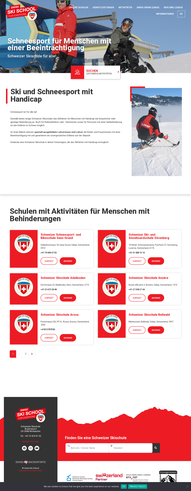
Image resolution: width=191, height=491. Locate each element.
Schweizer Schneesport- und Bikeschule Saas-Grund (61, 236)
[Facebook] (24, 448)
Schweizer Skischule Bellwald (149, 314)
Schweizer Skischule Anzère (148, 278)
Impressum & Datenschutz (30, 470)
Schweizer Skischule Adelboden (63, 278)
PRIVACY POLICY (138, 486)
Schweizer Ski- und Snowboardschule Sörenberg (149, 236)
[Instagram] (30, 448)
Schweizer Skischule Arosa (59, 314)
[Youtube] (36, 448)
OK (123, 486)
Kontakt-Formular (30, 441)
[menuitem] (181, 14)
